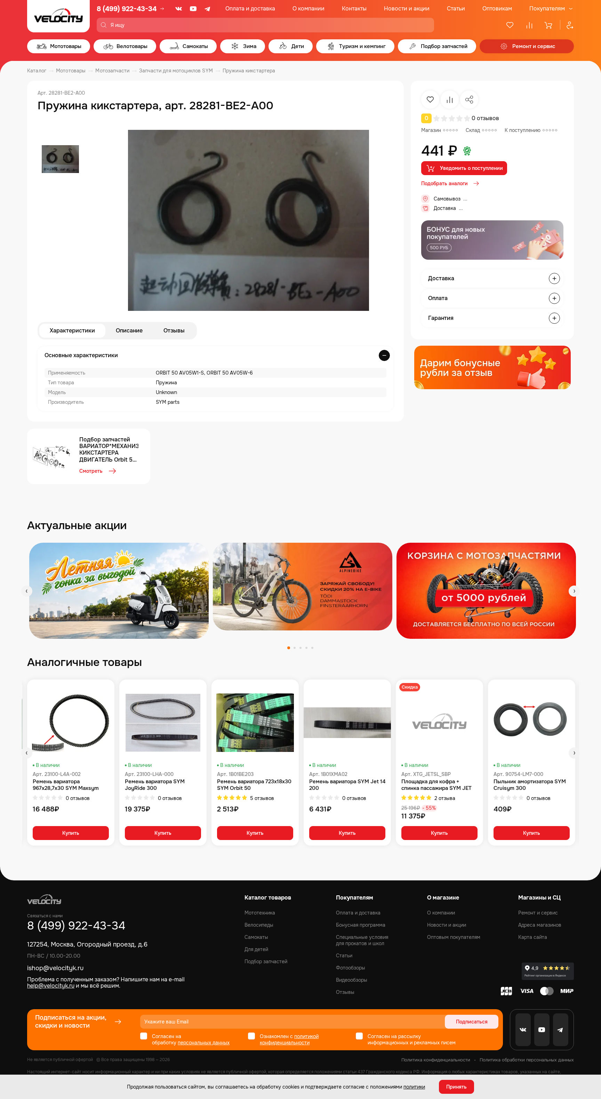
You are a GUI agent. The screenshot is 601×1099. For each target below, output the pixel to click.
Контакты (354, 8)
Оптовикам (497, 8)
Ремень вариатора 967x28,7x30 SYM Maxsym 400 (66, 785)
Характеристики (72, 330)
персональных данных (204, 1042)
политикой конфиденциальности (289, 1039)
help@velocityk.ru (50, 985)
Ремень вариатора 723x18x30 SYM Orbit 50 (254, 785)
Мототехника (260, 913)
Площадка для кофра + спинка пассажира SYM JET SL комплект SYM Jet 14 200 (437, 785)
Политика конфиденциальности (435, 1060)
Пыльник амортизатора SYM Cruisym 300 (530, 785)
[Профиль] (567, 25)
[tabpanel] (119, 590)
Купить (70, 833)
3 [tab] (300, 648)
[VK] (179, 9)
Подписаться (472, 1022)
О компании (308, 8)
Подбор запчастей (266, 961)
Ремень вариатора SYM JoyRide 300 (155, 785)
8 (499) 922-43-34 (127, 9)
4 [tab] (306, 648)
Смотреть (91, 471)
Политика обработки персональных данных (527, 1060)
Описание (129, 330)
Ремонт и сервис (538, 913)
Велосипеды (259, 925)
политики (414, 1087)
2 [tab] (295, 648)
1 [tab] (288, 647)
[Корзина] (549, 25)
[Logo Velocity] (58, 16)
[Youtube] (193, 9)
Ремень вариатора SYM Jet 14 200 (347, 785)
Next (574, 591)
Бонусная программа (360, 925)
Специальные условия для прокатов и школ (362, 940)
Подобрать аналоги (444, 183)
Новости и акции (407, 8)
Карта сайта (532, 937)
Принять (456, 1087)
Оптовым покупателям (453, 937)
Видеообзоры (351, 980)
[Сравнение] (529, 25)
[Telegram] (208, 9)
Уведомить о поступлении (471, 168)
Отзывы (174, 330)
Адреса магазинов (539, 925)
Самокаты (256, 937)
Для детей (256, 949)
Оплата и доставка (250, 8)
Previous (26, 591)
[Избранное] (510, 25)
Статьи (456, 8)
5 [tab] (312, 648)
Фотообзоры (350, 968)
